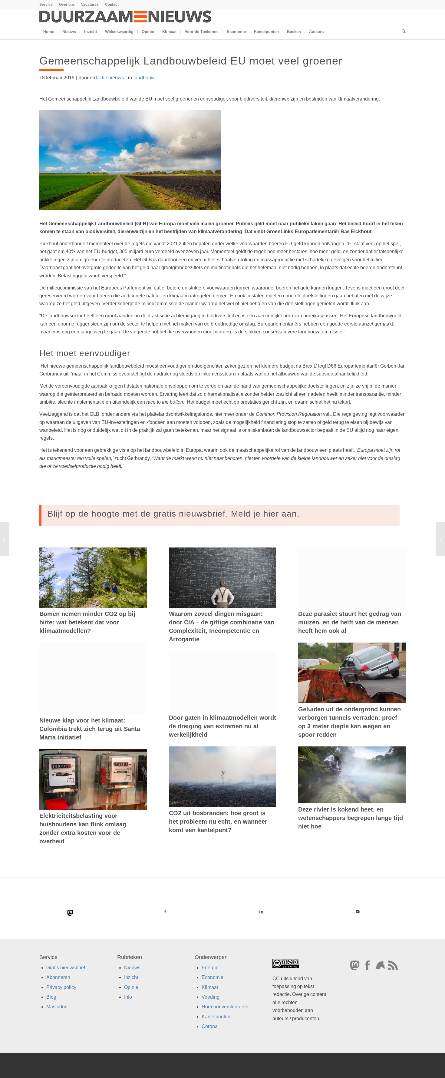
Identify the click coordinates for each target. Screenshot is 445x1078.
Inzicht (131, 977)
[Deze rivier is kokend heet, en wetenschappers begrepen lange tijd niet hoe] (352, 774)
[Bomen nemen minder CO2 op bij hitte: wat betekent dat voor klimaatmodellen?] (93, 577)
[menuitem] (47, 4)
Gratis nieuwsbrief (65, 967)
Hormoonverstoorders (225, 1006)
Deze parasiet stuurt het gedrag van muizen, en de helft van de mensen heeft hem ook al (349, 622)
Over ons (67, 4)
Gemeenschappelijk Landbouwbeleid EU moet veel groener (190, 61)
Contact (112, 4)
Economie (212, 977)
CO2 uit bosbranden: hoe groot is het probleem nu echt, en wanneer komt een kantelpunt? (218, 821)
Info (128, 997)
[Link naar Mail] (357, 911)
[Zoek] (402, 31)
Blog (51, 997)
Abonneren (58, 977)
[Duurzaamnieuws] (125, 16)
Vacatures (90, 4)
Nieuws (132, 967)
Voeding (210, 997)
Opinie (131, 987)
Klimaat (210, 987)
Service (46, 4)
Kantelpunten (216, 1016)
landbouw (144, 77)
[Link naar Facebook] (165, 911)
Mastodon (57, 1006)
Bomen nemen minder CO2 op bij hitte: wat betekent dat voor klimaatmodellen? (87, 622)
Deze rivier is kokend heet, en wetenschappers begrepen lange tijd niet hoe (350, 818)
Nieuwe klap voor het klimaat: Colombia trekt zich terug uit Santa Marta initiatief (89, 729)
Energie (210, 967)
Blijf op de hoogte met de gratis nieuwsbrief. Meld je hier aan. (174, 513)
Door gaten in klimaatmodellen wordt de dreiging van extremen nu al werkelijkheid (222, 726)
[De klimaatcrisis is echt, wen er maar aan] (4, 539)
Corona (210, 1026)
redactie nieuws (107, 77)
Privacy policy (61, 987)
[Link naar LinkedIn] (261, 911)
